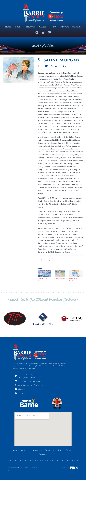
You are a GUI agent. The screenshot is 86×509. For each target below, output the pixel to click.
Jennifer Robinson (59, 278)
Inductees (30, 27)
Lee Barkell (73, 278)
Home (8, 27)
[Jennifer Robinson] (60, 273)
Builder (48, 46)
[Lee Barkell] (76, 273)
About (17, 27)
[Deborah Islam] (44, 273)
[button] (18, 27)
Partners (64, 27)
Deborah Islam (42, 278)
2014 (35, 46)
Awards (42, 27)
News (54, 27)
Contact (76, 27)
